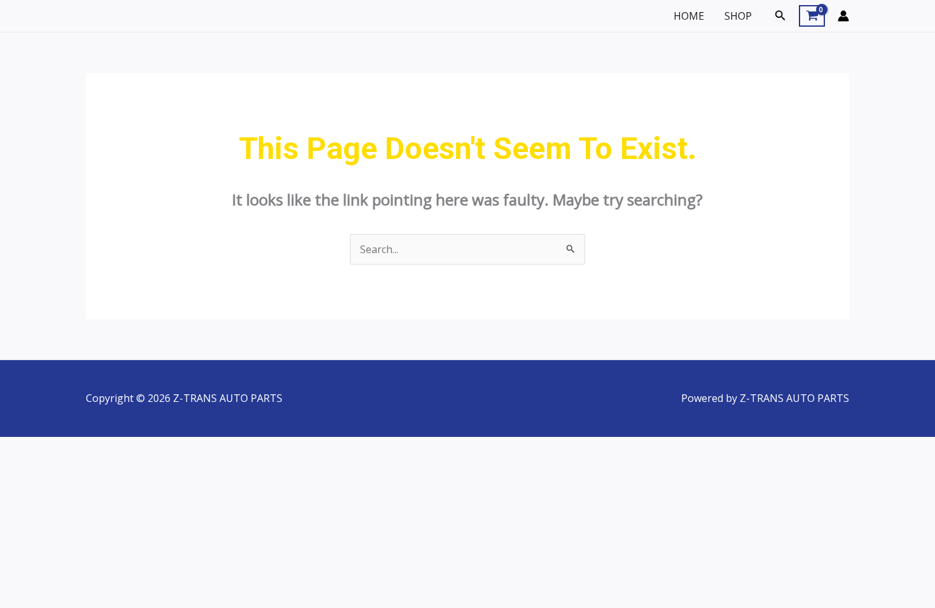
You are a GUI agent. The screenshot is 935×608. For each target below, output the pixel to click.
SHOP (738, 16)
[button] (780, 16)
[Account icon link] (843, 16)
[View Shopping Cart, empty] (812, 16)
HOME (689, 16)
